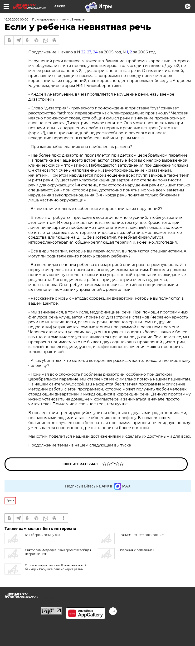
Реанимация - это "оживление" (141, 535)
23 (89, 52)
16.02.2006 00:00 (16, 19)
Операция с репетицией (136, 550)
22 (83, 52)
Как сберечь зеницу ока (42, 535)
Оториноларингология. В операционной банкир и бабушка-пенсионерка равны (55, 567)
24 (95, 52)
